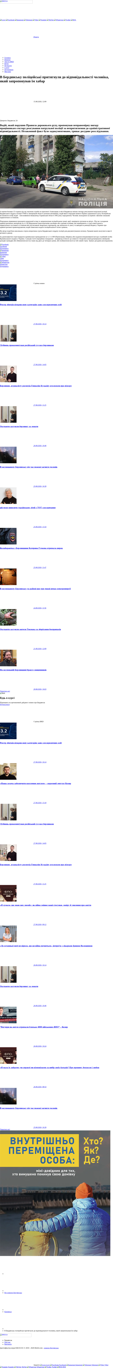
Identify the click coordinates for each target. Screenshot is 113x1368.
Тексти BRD (9, 62)
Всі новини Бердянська (13, 1293)
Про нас (7, 1342)
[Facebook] (10, 20)
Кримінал (8, 1312)
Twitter (54, 1367)
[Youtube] (43, 20)
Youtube (11, 1367)
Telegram (94, 1365)
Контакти (8, 1344)
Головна (7, 58)
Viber (106, 1365)
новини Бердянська (51, 1348)
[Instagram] (19, 20)
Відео (6, 64)
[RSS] (73, 20)
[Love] (3, 20)
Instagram (79, 1365)
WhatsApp (40, 1367)
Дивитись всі (5, 691)
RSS (64, 1367)
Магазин (7, 72)
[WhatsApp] (59, 20)
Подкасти (8, 66)
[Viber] (36, 20)
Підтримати (8, 70)
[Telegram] (28, 20)
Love (48, 1365)
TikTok (24, 1367)
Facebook (62, 1365)
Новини (7, 60)
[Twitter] (67, 20)
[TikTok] (50, 20)
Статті (6, 68)
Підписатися (4, 704)
